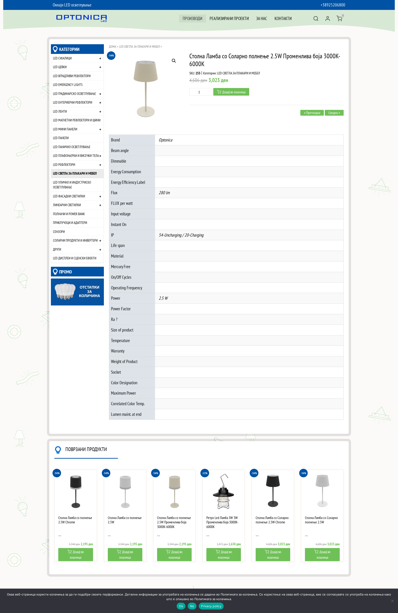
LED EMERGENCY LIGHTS (67, 84)
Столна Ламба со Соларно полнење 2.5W (321, 520)
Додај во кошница (234, 92)
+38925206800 (333, 5)
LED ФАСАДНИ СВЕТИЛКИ (69, 196)
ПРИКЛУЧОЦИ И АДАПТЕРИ (70, 222)
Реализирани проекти (229, 18)
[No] (392, 600)
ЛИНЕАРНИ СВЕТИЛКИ (67, 204)
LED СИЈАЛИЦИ (62, 58)
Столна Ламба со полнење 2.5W (125, 520)
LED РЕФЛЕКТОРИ (64, 164)
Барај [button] (316, 18)
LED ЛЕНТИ (60, 111)
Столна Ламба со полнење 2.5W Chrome (75, 520)
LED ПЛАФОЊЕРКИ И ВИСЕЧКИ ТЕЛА (76, 155)
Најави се (328, 18)
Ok (181, 606)
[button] (174, 61)
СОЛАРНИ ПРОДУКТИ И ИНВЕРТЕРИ (75, 240)
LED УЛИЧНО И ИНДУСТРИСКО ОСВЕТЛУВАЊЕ (72, 185)
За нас (261, 18)
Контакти (283, 18)
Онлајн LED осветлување (72, 5)
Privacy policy (211, 606)
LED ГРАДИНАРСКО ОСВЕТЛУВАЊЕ (74, 93)
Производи (192, 18)
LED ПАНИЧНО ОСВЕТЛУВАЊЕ (71, 146)
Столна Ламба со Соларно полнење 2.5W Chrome (272, 520)
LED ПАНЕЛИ (61, 137)
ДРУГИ (57, 249)
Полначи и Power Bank (69, 213)
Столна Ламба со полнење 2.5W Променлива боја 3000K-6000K (174, 522)
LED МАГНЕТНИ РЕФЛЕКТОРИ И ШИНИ (76, 120)
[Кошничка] (339, 18)
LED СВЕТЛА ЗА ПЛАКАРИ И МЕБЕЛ (75, 173)
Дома (112, 46)
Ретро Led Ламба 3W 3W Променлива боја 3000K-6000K (222, 522)
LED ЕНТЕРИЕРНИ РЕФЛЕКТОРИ (72, 102)
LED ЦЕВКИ (60, 67)
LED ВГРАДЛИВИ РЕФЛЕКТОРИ (72, 75)
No (192, 606)
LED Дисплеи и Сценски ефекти (74, 258)
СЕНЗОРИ (59, 231)
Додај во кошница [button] (77, 554)
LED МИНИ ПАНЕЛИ (65, 129)
